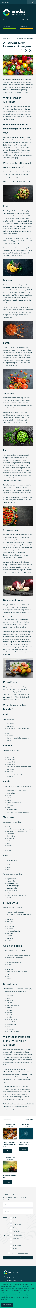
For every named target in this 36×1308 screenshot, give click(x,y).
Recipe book (16, 1238)
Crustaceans (20, 112)
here (4, 1082)
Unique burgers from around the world (9, 1144)
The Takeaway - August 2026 (25, 1143)
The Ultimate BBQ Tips (9, 1176)
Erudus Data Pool (17, 1224)
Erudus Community (17, 1245)
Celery (22, 109)
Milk (8, 114)
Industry (15, 1221)
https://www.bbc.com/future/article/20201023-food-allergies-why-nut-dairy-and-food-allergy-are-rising (18, 1106)
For (8, 20)
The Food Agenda (28, 38)
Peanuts (10, 117)
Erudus (15, 1217)
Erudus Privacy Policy (23, 1253)
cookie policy (23, 1295)
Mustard (20, 114)
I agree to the (19, 1253)
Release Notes (16, 1231)
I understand (7, 1305)
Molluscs (14, 114)
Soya (20, 117)
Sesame (16, 117)
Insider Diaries (16, 1242)
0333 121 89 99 (12, 1277)
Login (30, 2)
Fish (29, 112)
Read (8, 1151)
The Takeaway (26, 1124)
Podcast (15, 1228)
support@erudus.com (14, 1280)
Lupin (5, 114)
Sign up (19, 1257)
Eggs (26, 112)
